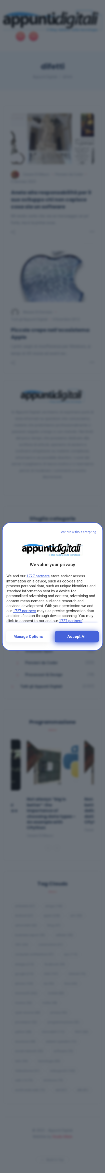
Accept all (76, 636)
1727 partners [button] (38, 576)
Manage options (28, 636)
